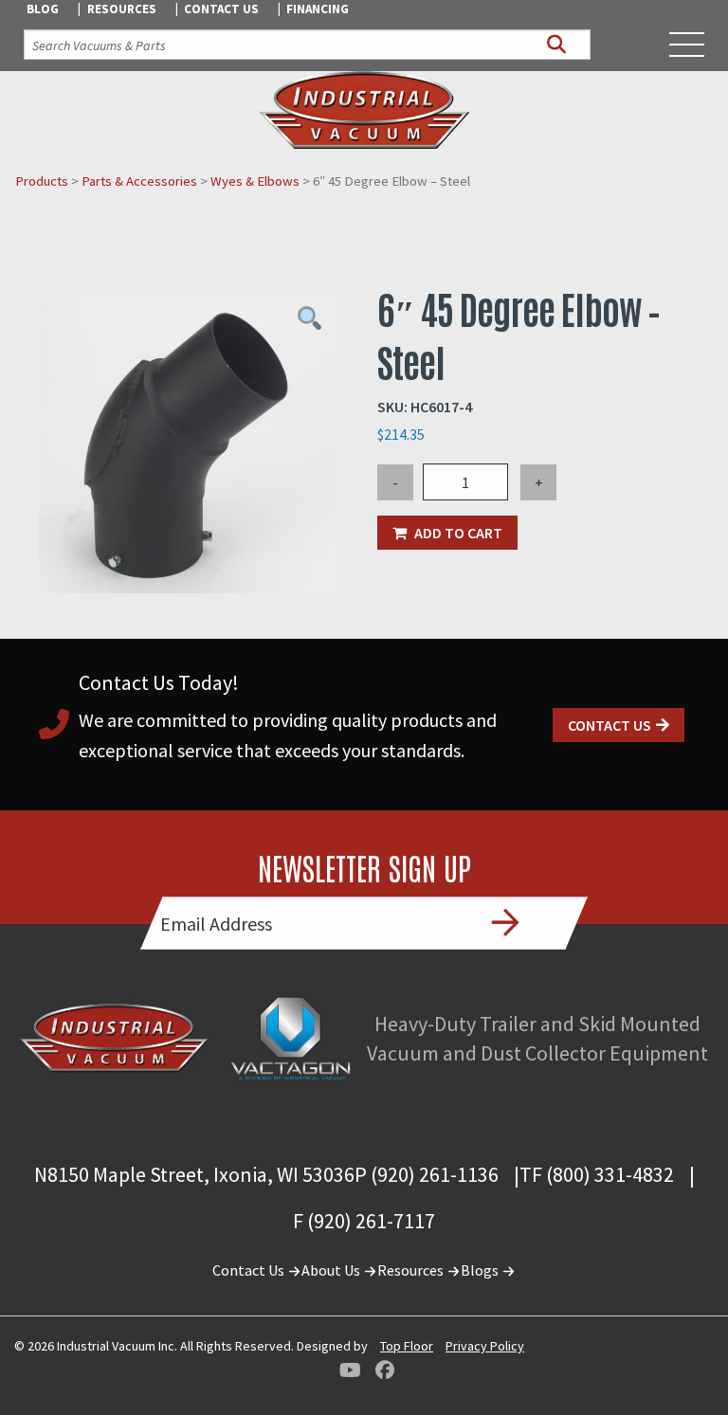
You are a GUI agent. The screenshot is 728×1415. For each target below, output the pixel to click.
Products (41, 181)
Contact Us (221, 9)
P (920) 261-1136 (427, 1174)
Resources (121, 9)
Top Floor (406, 1345)
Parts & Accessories (139, 181)
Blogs (481, 1270)
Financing (317, 9)
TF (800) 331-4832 (596, 1174)
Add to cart (458, 532)
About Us (332, 1270)
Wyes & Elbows (255, 181)
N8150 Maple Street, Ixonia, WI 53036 (194, 1174)
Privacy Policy (485, 1345)
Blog (43, 9)
